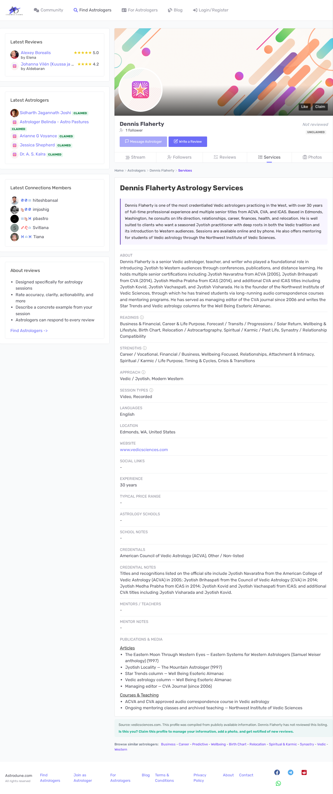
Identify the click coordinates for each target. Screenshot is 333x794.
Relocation (257, 744)
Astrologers (136, 170)
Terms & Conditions (164, 778)
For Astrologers (143, 10)
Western (120, 749)
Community (52, 10)
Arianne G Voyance (39, 135)
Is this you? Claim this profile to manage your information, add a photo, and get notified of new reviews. (206, 731)
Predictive (200, 744)
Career (184, 744)
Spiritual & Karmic (283, 744)
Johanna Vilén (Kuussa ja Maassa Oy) (57, 64)
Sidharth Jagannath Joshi (46, 112)
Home (119, 170)
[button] (305, 106)
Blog (178, 10)
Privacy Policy (200, 778)
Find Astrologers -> (29, 330)
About (228, 775)
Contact (246, 775)
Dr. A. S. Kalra (33, 154)
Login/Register (213, 10)
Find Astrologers (95, 10)
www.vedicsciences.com (144, 449)
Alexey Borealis (36, 52)
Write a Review (190, 142)
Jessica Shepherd (38, 144)
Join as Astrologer (83, 778)
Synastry (307, 744)
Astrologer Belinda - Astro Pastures (54, 121)
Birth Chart (237, 744)
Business (168, 744)
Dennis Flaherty (162, 170)
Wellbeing (218, 744)
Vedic (321, 744)
